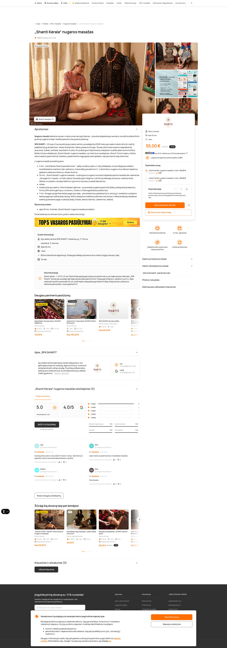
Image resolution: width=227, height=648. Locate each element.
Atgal (38, 24)
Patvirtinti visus (172, 617)
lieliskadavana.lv (174, 605)
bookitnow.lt (173, 609)
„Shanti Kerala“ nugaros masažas (91, 24)
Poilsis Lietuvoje (130, 3)
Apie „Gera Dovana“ (122, 601)
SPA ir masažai (144, 3)
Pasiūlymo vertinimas (43, 396)
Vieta (65, 3)
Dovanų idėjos (52, 3)
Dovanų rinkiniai (98, 3)
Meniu (39, 3)
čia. (109, 641)
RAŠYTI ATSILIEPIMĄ (47, 424)
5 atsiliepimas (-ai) (48, 38)
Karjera (117, 609)
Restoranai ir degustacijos (163, 3)
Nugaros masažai (69, 24)
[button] (139, 309)
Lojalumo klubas (121, 605)
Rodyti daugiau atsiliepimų (49, 495)
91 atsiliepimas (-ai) (127, 366)
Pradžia (45, 24)
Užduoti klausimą (46, 569)
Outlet (119, 3)
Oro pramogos (180, 3)
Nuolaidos (110, 3)
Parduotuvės (146, 601)
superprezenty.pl (174, 601)
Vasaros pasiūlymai (82, 3)
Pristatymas (146, 605)
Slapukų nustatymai (172, 624)
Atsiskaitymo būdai (149, 609)
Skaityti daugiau (62, 373)
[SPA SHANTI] (168, 123)
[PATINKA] (189, 205)
